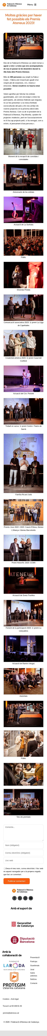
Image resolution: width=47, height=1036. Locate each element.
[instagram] (25, 898)
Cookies (6, 999)
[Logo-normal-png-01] (12, 2)
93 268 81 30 (17, 1006)
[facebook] (14, 898)
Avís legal (15, 999)
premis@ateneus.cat (11, 1013)
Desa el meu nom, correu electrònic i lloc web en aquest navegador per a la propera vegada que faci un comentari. (23, 871)
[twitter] (20, 898)
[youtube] (31, 898)
